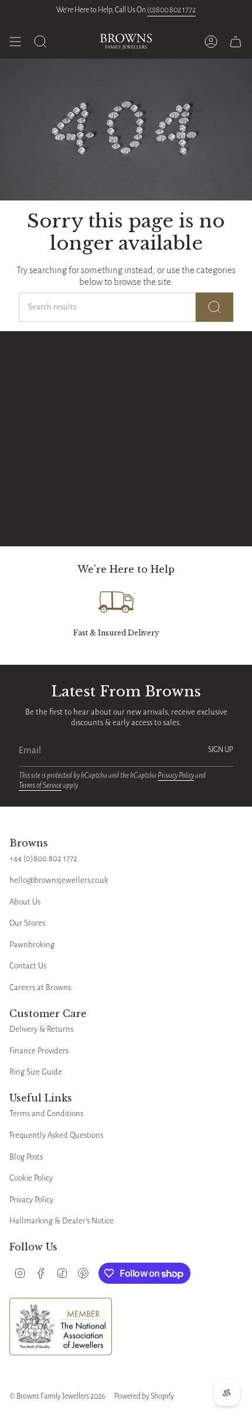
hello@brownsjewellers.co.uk (58, 880)
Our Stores (27, 923)
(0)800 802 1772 (171, 10)
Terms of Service (40, 785)
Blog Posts (26, 1156)
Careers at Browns (40, 987)
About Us (24, 901)
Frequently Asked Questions (56, 1135)
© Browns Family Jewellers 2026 (57, 1396)
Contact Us (27, 965)
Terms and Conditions (46, 1113)
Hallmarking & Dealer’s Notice (61, 1220)
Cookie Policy (31, 1178)
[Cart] (235, 41)
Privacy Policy (176, 775)
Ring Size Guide (35, 1071)
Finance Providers (39, 1050)
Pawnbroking (32, 944)
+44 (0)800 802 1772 (43, 858)
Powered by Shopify (144, 1396)
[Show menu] (15, 41)
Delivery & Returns (41, 1029)
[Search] (214, 307)
